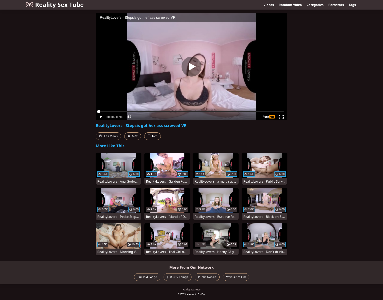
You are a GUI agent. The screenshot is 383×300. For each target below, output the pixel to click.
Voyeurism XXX (236, 277)
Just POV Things (177, 277)
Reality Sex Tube (59, 5)
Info (154, 136)
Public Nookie (207, 277)
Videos (269, 5)
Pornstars (336, 5)
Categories (315, 5)
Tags (352, 5)
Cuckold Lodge (147, 277)
